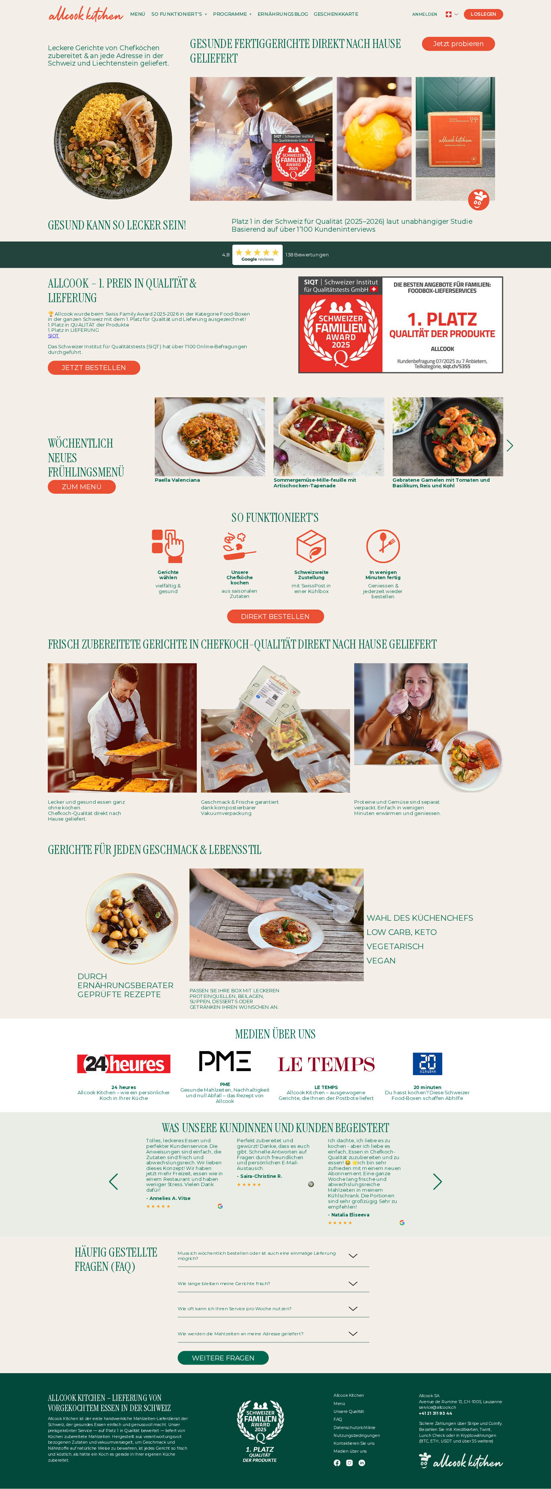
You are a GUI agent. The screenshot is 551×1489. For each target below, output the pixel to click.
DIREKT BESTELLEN (275, 616)
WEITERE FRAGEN (223, 1358)
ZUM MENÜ (82, 487)
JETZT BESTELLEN (94, 368)
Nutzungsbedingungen (357, 1435)
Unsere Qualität (349, 1411)
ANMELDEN (424, 14)
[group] (184, 1173)
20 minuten (427, 1087)
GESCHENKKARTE (336, 14)
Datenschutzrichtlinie (355, 1427)
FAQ (338, 1419)
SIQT (54, 336)
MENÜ (137, 14)
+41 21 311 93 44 (435, 1413)
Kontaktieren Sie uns (354, 1443)
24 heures (123, 1087)
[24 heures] (123, 1063)
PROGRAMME (230, 14)
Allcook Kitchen (349, 1395)
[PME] (225, 1061)
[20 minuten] (427, 1063)
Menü (339, 1403)
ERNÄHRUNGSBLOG (283, 14)
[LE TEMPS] (326, 1063)
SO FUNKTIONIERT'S (176, 14)
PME (225, 1084)
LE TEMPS (326, 1087)
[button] (510, 445)
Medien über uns (350, 1451)
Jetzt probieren (458, 44)
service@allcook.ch (437, 1407)
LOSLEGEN (483, 14)
